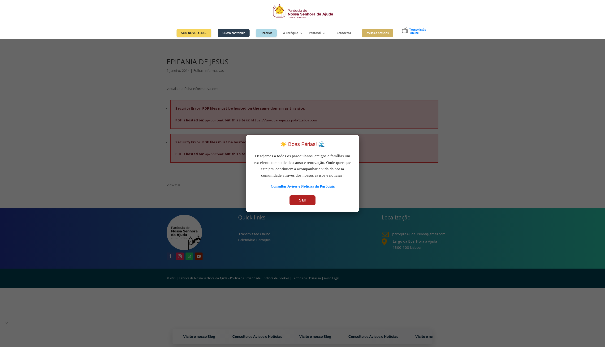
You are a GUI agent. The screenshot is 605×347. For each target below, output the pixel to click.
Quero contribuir (233, 33)
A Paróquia (290, 33)
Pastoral (315, 33)
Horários (266, 33)
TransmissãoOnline (417, 31)
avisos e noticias (378, 33)
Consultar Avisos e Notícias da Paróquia (303, 186)
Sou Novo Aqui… (194, 33)
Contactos (344, 33)
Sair (302, 200)
